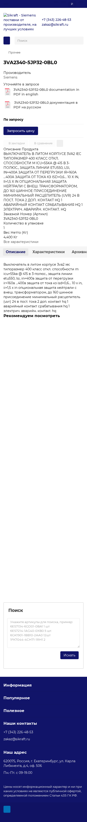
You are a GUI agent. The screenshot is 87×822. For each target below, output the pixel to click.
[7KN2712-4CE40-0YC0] (43, 540)
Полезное (13, 710)
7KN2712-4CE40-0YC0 (22, 572)
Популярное (16, 698)
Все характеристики (21, 242)
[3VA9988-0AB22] (43, 351)
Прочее (14, 52)
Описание (16, 252)
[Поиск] (78, 40)
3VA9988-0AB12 (18, 478)
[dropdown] (6, 4)
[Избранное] (56, 2)
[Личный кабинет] (81, 2)
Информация (17, 685)
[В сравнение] (78, 346)
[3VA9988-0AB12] (43, 445)
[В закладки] (78, 337)
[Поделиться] (60, 143)
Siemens (10, 77)
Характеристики (48, 252)
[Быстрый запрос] (78, 328)
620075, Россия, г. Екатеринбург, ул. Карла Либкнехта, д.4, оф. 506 (39, 763)
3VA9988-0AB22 (18, 384)
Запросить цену (21, 131)
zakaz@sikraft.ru (55, 24)
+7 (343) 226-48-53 (56, 20)
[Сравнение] (63, 2)
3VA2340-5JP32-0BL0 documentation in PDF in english (46, 92)
